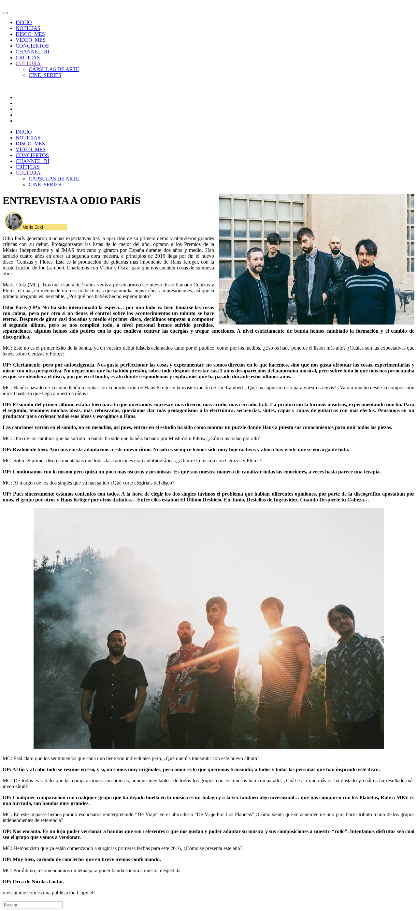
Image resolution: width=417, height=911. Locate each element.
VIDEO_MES (31, 40)
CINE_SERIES (45, 75)
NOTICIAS (28, 28)
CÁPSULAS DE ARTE (54, 69)
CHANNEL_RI (32, 51)
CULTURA (28, 63)
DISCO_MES (30, 34)
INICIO (24, 22)
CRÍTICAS (28, 57)
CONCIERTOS (32, 46)
